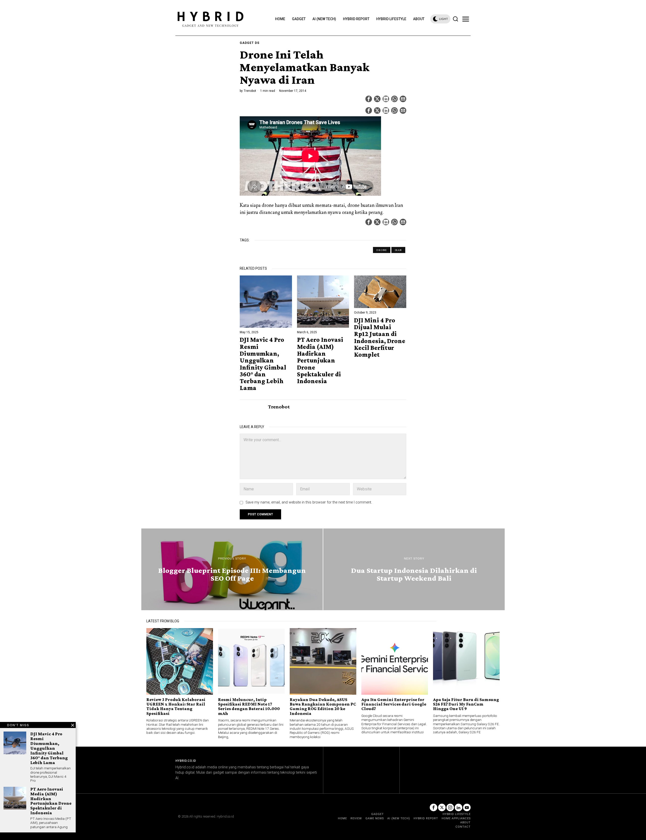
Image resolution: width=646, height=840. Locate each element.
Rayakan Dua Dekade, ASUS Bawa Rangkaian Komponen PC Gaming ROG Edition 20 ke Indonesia (323, 706)
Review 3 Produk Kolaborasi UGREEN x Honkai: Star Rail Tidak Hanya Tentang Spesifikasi (175, 706)
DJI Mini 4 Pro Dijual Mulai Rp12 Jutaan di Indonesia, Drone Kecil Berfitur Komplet (379, 337)
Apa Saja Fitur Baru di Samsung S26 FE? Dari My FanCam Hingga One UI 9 (466, 704)
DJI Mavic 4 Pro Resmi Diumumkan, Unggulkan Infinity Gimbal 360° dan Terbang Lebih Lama (263, 363)
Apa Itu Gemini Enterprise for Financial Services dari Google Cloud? (393, 704)
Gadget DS (249, 43)
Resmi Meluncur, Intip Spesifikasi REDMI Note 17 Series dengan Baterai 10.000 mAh (249, 706)
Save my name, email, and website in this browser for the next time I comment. (309, 502)
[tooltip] (368, 99)
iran (398, 250)
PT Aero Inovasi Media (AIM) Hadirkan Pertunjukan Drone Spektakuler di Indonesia (320, 360)
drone (381, 250)
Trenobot (250, 91)
